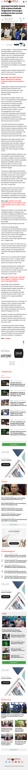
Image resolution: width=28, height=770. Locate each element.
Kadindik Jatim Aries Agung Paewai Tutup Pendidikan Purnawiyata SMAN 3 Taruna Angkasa (12, 716)
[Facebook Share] (20, 18)
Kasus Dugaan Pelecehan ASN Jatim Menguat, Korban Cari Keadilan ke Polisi (13, 504)
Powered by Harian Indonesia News (14, 766)
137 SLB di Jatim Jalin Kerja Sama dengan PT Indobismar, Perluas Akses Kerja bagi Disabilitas (13, 279)
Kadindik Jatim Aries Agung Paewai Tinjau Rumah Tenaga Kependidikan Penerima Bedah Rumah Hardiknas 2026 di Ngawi (7, 730)
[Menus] (2, 1)
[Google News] (19, 762)
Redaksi (11, 18)
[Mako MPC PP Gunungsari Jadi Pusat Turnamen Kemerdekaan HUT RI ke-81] (5, 403)
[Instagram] (12, 762)
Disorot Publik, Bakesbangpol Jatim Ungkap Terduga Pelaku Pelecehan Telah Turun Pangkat (13, 498)
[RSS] (22, 762)
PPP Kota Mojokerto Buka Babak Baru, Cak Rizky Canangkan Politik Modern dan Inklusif (18, 643)
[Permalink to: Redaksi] (2, 19)
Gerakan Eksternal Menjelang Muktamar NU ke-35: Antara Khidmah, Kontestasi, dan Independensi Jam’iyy (17, 386)
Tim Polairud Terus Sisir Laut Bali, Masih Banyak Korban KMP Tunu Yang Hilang (14, 520)
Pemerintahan (8, 19)
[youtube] (16, 762)
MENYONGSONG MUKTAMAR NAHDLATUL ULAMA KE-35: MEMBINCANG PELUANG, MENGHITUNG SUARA (17, 656)
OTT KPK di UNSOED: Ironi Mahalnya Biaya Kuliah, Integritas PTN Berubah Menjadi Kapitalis (17, 424)
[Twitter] (9, 762)
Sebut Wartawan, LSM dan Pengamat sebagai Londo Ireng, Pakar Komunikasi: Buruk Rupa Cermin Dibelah (18, 636)
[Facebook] (6, 762)
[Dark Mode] (24, 2)
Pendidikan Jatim (6, 372)
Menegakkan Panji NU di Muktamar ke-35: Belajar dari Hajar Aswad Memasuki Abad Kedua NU (18, 395)
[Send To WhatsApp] (21, 21)
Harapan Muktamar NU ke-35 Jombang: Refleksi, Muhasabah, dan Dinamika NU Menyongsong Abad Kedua (18, 435)
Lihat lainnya (13, 444)
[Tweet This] (24, 18)
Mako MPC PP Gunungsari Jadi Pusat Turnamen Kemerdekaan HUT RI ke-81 (18, 403)
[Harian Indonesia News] (11, 2)
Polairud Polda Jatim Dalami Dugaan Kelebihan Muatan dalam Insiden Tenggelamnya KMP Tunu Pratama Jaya (12, 514)
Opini (11, 381)
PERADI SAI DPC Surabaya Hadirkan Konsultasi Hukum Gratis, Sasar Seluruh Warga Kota (18, 414)
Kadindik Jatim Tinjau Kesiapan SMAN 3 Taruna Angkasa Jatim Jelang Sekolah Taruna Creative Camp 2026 (7, 743)
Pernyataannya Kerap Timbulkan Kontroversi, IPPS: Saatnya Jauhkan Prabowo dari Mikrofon (12, 630)
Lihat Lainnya (13, 524)
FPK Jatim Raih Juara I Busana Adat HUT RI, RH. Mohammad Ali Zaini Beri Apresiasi (15, 572)
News (11, 400)
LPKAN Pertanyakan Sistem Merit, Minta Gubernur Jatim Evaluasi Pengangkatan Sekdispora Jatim (12, 509)
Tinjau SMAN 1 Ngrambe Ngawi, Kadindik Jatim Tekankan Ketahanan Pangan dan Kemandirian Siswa (21, 730)
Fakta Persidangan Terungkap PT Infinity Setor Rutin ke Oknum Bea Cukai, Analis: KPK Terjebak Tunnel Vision (18, 649)
